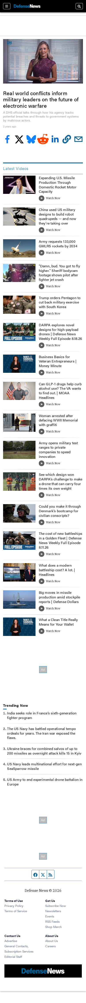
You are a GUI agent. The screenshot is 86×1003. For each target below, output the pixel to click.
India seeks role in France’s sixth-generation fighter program (42, 715)
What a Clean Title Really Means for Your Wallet (58, 622)
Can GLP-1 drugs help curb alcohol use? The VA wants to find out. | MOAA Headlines (60, 390)
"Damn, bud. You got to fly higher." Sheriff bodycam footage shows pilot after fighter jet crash (59, 272)
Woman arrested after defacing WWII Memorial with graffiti (58, 420)
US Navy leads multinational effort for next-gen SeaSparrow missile (44, 766)
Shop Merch (53, 926)
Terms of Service (15, 911)
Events (49, 916)
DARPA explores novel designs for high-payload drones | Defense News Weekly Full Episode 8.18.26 (60, 331)
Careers (50, 946)
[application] (43, 61)
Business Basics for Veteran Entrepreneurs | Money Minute (58, 361)
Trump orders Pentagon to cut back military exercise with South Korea (60, 302)
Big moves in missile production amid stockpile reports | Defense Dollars (59, 597)
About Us (51, 941)
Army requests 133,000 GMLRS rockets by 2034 (58, 243)
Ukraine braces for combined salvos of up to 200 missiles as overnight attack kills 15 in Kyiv (44, 751)
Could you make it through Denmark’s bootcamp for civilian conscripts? (60, 511)
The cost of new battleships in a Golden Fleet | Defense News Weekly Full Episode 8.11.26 (60, 540)
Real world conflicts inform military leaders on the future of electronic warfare (41, 99)
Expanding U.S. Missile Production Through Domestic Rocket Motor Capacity (58, 184)
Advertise (10, 941)
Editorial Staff (13, 956)
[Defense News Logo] (27, 6)
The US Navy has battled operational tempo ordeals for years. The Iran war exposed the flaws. (41, 733)
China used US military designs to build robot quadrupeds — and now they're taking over (57, 216)
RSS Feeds (52, 921)
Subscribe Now (55, 905)
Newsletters (53, 911)
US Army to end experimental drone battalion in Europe (44, 782)
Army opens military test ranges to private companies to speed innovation (58, 449)
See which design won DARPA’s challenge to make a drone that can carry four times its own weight (60, 481)
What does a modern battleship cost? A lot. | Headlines (57, 570)
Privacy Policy (13, 905)
